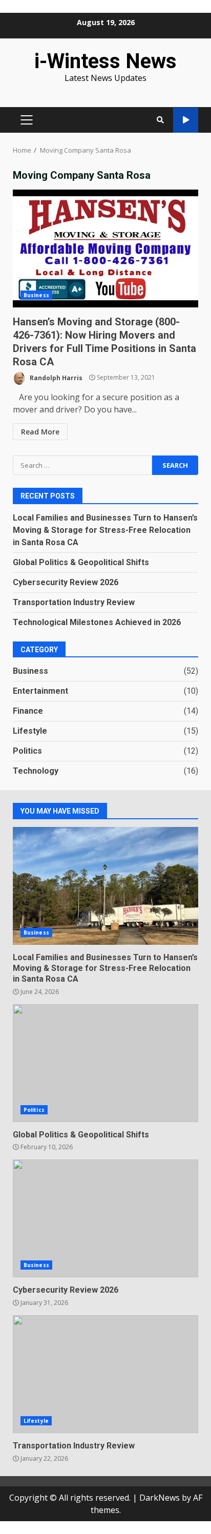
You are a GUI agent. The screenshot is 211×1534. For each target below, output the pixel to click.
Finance (28, 711)
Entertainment (40, 691)
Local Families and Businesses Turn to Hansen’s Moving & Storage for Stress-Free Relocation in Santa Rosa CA (105, 530)
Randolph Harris (55, 377)
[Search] (160, 120)
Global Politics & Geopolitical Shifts (81, 562)
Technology (35, 771)
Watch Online (185, 120)
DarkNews (159, 1497)
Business (36, 295)
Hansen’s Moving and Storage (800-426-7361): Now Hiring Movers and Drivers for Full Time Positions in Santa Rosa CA (105, 248)
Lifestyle (30, 731)
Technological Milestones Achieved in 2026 (97, 622)
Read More (40, 432)
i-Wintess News (105, 61)
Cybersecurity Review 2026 (65, 582)
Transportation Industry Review (74, 602)
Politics (27, 751)
